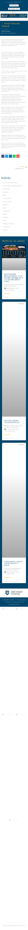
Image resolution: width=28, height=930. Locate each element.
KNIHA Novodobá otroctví (10, 182)
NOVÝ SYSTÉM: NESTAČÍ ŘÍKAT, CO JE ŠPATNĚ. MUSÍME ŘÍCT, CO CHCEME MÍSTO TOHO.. (13, 278)
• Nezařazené (6, 211)
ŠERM (4, 195)
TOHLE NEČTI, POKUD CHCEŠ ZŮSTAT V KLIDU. (13, 563)
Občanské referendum (8, 49)
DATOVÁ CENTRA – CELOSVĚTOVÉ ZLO (12, 421)
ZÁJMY (5, 208)
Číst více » (7, 293)
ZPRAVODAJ (6, 189)
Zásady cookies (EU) (8, 223)
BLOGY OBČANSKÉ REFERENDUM (12, 186)
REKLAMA (5, 192)
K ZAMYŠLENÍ (7, 198)
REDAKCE (5, 204)
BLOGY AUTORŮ (7, 201)
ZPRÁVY (5, 214)
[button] (14, 5)
